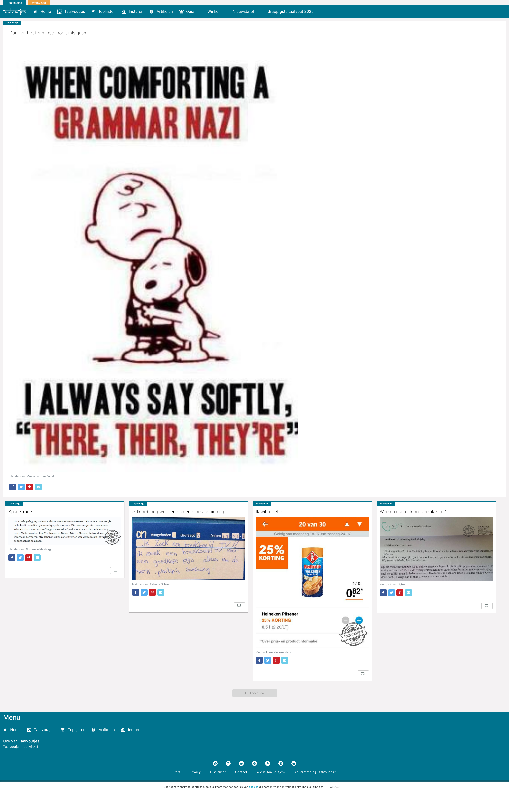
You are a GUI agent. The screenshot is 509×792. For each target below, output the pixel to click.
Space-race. (20, 511)
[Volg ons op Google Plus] (254, 763)
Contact (241, 772)
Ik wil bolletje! (269, 511)
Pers (177, 772)
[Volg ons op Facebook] (215, 763)
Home (45, 11)
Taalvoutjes (14, 2)
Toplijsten (107, 11)
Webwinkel (39, 2)
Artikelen (165, 11)
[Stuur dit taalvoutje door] (38, 487)
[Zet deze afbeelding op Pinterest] (29, 487)
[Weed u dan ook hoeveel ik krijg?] (436, 549)
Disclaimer (218, 772)
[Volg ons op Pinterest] (267, 763)
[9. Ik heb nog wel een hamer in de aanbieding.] (188, 548)
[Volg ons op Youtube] (293, 763)
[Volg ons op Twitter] (241, 763)
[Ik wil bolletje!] (312, 582)
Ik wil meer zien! (255, 693)
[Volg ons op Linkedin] (280, 763)
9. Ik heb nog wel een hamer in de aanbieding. (178, 511)
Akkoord (335, 787)
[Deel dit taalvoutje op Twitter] (21, 487)
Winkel (213, 11)
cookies (253, 786)
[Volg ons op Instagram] (228, 763)
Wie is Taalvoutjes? (270, 772)
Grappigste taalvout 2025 (290, 11)
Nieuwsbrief (243, 11)
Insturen (136, 11)
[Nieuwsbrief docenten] (323, 11)
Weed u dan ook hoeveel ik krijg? (413, 511)
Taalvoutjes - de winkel (20, 747)
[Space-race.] (64, 531)
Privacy (195, 772)
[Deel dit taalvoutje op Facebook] (12, 487)
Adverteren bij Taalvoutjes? (315, 772)
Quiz (190, 11)
